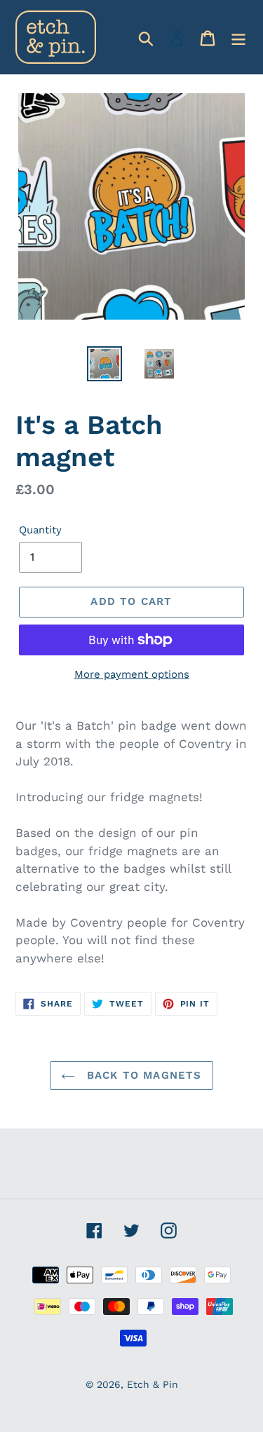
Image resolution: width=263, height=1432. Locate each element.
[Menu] (238, 37)
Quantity (40, 530)
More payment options (131, 674)
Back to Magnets (141, 1075)
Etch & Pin (152, 1384)
